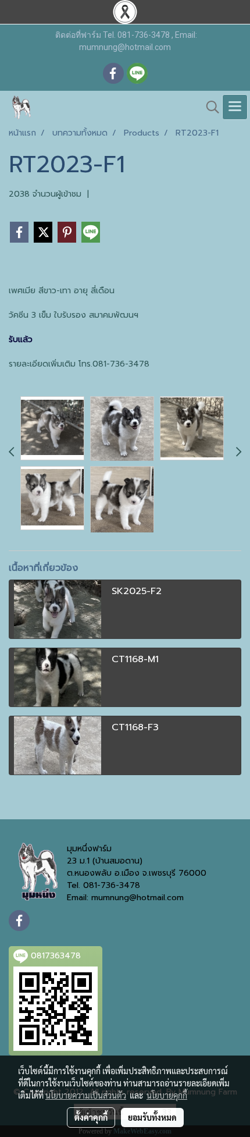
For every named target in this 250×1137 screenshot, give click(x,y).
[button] (208, 107)
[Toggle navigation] (235, 107)
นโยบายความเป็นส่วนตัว (85, 1095)
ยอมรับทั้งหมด (152, 1117)
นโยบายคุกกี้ (167, 1095)
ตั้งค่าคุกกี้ (91, 1117)
